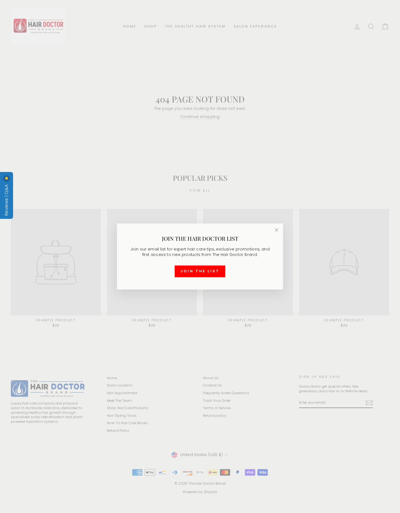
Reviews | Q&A (6, 199)
